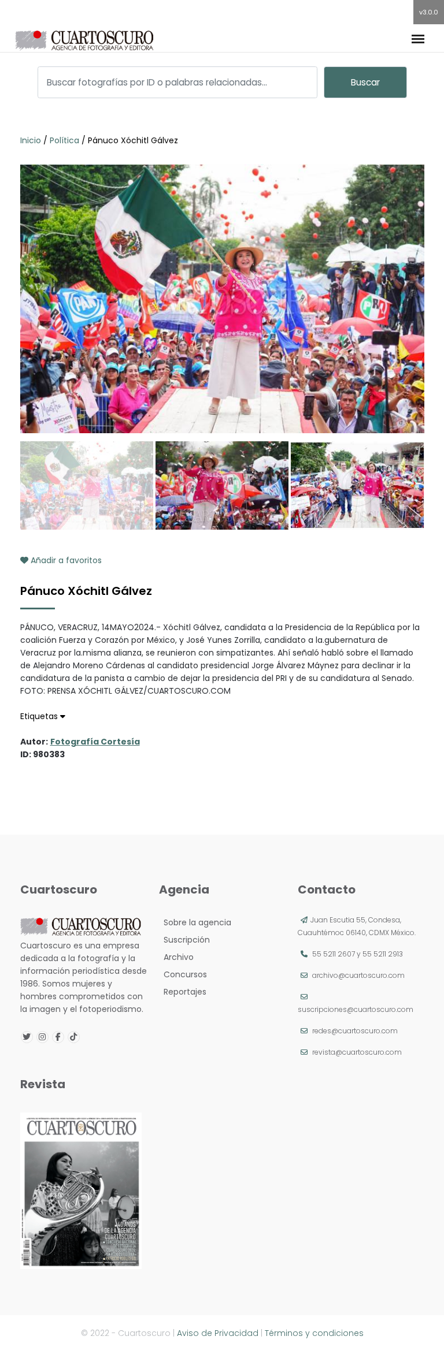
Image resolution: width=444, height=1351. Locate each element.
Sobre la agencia (195, 922)
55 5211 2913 (382, 954)
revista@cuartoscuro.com (357, 1052)
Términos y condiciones (314, 1333)
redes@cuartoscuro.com (355, 1031)
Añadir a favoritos (65, 560)
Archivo (176, 957)
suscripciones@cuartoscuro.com (355, 1009)
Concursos (183, 974)
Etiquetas (40, 716)
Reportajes (182, 992)
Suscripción (184, 940)
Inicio (31, 140)
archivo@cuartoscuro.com (358, 975)
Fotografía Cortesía (95, 741)
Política (64, 140)
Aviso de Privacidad (217, 1333)
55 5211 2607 (333, 954)
